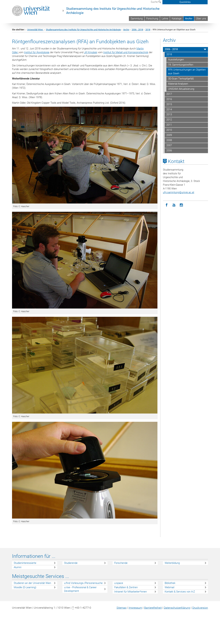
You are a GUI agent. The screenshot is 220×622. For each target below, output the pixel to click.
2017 (169, 94)
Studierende (71, 563)
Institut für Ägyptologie (36, 52)
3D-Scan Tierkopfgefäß (181, 78)
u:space (118, 583)
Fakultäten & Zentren (126, 587)
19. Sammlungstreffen (180, 64)
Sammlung (137, 18)
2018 (147, 29)
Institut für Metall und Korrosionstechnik (125, 52)
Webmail (169, 587)
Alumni (17, 567)
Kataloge (177, 18)
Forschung (152, 18)
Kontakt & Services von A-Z (180, 591)
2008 (169, 140)
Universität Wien (35, 29)
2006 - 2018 (137, 29)
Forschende (121, 563)
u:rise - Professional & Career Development (80, 589)
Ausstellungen (176, 59)
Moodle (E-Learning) (25, 587)
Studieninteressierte (25, 563)
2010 (169, 129)
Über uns (201, 18)
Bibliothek (170, 583)
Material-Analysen (178, 83)
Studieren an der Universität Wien (32, 583)
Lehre (165, 18)
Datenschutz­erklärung (177, 607)
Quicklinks (185, 2)
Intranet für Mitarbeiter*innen (130, 591)
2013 (169, 114)
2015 (169, 104)
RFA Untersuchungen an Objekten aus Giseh (187, 71)
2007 (169, 145)
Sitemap (121, 607)
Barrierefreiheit (153, 607)
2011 (169, 124)
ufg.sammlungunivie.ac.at (178, 192)
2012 (169, 119)
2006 (169, 150)
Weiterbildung (172, 563)
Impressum (135, 607)
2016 (169, 99)
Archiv (188, 18)
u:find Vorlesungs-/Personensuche (83, 583)
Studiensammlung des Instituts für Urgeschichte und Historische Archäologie (113, 11)
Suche (154, 1)
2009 (169, 135)
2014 (169, 109)
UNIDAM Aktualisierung (181, 88)
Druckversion (200, 607)
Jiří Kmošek (90, 52)
